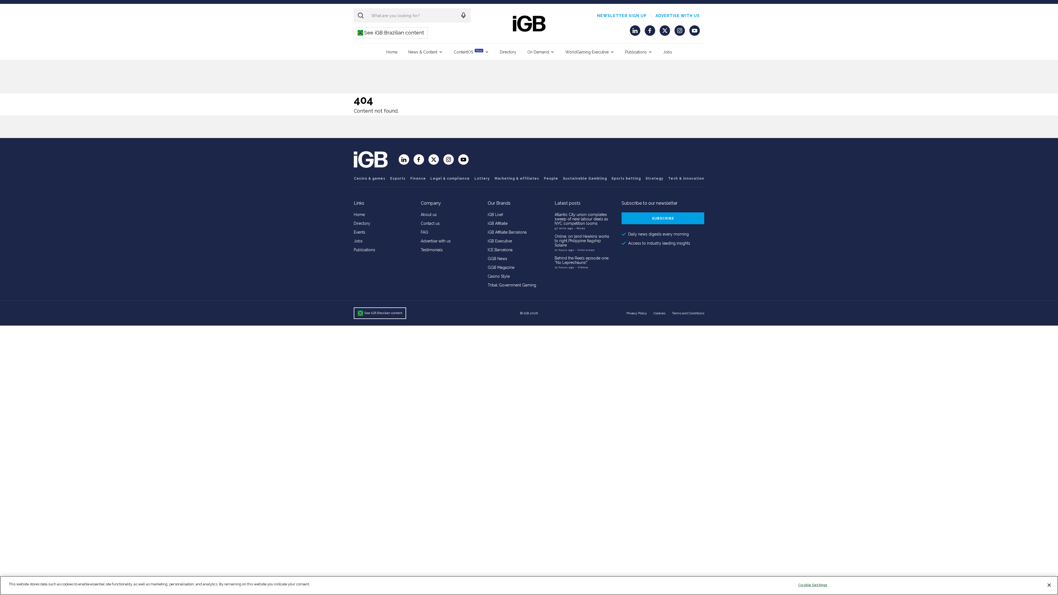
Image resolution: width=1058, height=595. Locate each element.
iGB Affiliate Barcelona (507, 232)
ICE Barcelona (500, 250)
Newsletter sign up (622, 15)
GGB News (497, 258)
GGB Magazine (501, 267)
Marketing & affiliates (517, 178)
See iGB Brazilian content (391, 33)
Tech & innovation (686, 178)
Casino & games (369, 178)
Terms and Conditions (688, 313)
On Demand (538, 52)
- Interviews (585, 249)
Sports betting (626, 178)
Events (359, 232)
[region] (529, 585)
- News (579, 228)
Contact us (430, 223)
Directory (508, 52)
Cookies (659, 313)
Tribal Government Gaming (512, 285)
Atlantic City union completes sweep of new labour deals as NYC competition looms (581, 219)
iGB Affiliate (498, 223)
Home (391, 52)
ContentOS (468, 51)
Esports (398, 178)
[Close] (1049, 585)
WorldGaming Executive (587, 52)
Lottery (482, 178)
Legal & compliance (450, 178)
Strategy (654, 178)
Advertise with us (677, 15)
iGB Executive (500, 241)
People (551, 178)
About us (429, 214)
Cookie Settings (812, 585)
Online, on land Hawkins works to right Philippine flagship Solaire (582, 240)
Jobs (667, 52)
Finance (418, 178)
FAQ (424, 232)
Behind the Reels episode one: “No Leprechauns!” (582, 260)
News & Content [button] (422, 52)
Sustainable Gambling (585, 178)
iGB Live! (495, 214)
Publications (636, 52)
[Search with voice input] (463, 15)
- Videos (581, 267)
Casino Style (499, 276)
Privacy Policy (637, 313)
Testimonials (432, 250)
